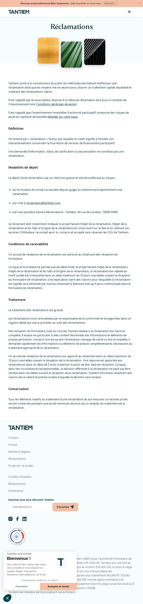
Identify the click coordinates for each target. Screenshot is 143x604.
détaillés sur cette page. (62, 117)
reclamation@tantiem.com (43, 203)
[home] (20, 12)
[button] (129, 12)
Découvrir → (110, 3)
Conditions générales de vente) (56, 104)
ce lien (73, 190)
